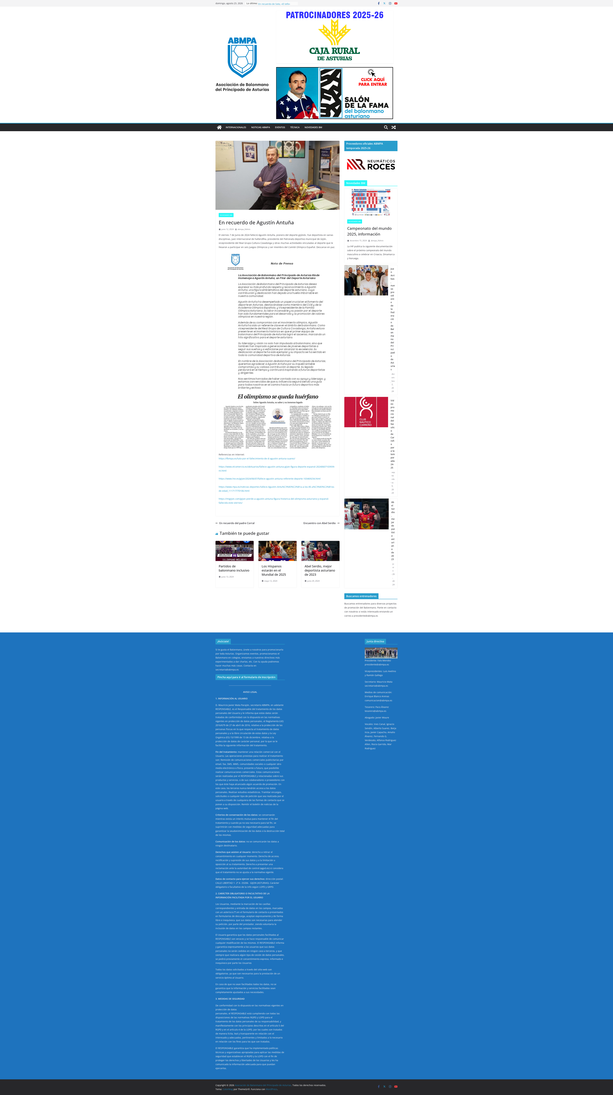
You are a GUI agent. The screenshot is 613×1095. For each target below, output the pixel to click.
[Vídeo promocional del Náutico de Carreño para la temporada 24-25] (366, 447)
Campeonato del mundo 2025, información (369, 231)
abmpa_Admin (244, 229)
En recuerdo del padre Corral (236, 523)
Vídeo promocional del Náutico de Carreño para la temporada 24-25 (393, 434)
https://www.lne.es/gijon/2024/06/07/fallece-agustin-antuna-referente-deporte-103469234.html (270, 478)
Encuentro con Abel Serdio (319, 523)
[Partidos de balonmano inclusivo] (235, 543)
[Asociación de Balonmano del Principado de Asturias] (219, 127)
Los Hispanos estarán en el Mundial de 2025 (274, 570)
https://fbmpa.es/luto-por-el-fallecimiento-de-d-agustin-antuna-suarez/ (257, 458)
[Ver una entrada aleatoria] (393, 127)
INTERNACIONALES (236, 127)
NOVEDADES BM (313, 127)
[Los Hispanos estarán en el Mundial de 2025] (277, 543)
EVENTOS (280, 127)
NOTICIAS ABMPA (260, 127)
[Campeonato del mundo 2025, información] (370, 203)
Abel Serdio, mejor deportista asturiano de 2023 (320, 570)
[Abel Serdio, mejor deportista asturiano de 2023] (320, 543)
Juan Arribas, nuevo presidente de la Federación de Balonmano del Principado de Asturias (393, 319)
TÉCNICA (294, 127)
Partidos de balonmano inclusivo (234, 568)
